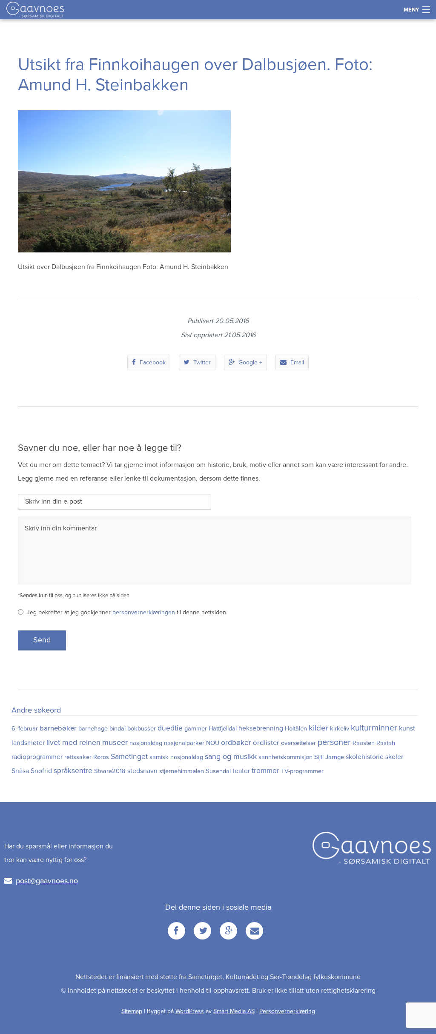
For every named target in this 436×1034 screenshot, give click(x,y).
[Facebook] (176, 930)
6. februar (24, 728)
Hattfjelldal (223, 728)
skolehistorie (365, 757)
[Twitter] (202, 930)
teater (241, 771)
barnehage (93, 728)
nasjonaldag (145, 743)
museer (115, 742)
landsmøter (28, 743)
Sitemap (131, 1011)
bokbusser (141, 728)
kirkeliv (339, 728)
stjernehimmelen (181, 771)
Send (42, 639)
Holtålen (296, 728)
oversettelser (298, 743)
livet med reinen (73, 742)
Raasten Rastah (374, 743)
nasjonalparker (184, 743)
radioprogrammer (37, 757)
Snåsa (20, 771)
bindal (117, 728)
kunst (407, 728)
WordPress (189, 1011)
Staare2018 (110, 771)
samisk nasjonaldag (176, 757)
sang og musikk (231, 756)
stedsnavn (142, 771)
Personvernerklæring (287, 1011)
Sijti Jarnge (329, 757)
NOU (212, 743)
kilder (318, 728)
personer (334, 742)
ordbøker (236, 742)
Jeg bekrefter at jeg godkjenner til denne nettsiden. (127, 612)
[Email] (254, 930)
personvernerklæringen (143, 612)
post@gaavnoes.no (47, 880)
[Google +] (228, 930)
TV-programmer (302, 771)
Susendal (218, 771)
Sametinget (129, 756)
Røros (101, 757)
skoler (394, 757)
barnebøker (58, 728)
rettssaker (78, 757)
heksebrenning (260, 728)
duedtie (170, 728)
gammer (195, 728)
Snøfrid (41, 771)
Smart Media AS (234, 1011)
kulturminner (374, 728)
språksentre (73, 770)
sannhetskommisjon (285, 757)
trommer (265, 770)
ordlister (266, 743)
